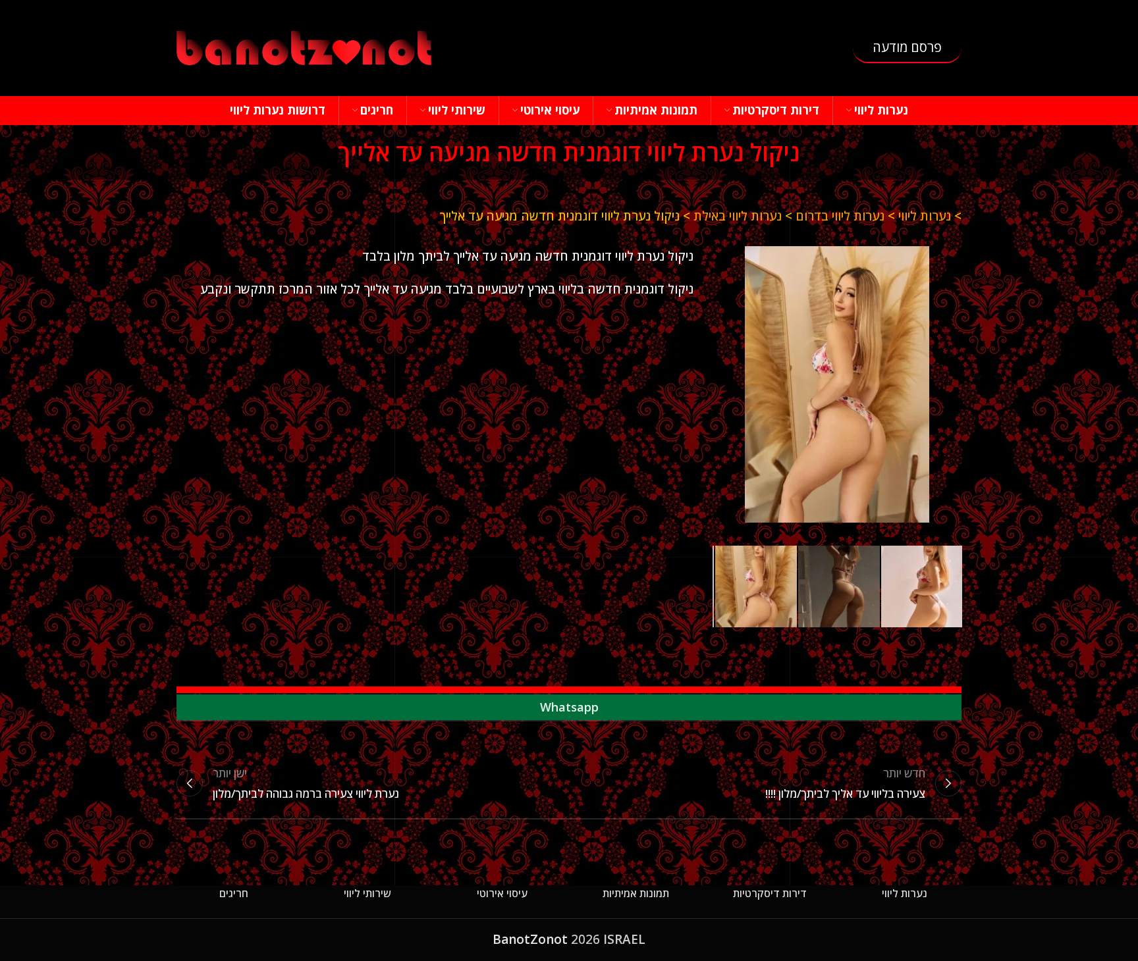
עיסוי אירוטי (502, 893)
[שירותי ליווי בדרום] (837, 384)
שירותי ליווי (367, 893)
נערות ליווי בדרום (840, 215)
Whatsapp (569, 707)
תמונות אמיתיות (636, 893)
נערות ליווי (924, 215)
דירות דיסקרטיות (770, 893)
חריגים (233, 893)
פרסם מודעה (907, 47)
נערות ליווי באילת (737, 215)
